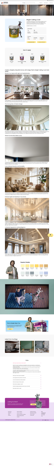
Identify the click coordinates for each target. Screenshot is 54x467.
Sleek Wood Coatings (33, 412)
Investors (9, 415)
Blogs (42, 411)
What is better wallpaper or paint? (18, 384)
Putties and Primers (33, 411)
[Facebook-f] (42, 420)
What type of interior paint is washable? (18, 375)
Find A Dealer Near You (50, 0)
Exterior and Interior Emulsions (21, 414)
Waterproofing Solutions (20, 415)
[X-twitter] (44, 420)
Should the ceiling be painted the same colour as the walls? (21, 386)
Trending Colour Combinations (43, 413)
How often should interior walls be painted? (19, 379)
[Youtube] (45, 420)
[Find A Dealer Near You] (47, 0)
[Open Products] (42, 2)
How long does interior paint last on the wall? (19, 377)
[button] (41, 42)
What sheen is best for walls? (17, 388)
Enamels (18, 416)
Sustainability (43, 414)
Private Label (32, 415)
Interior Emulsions (19, 411)
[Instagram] (46, 420)
